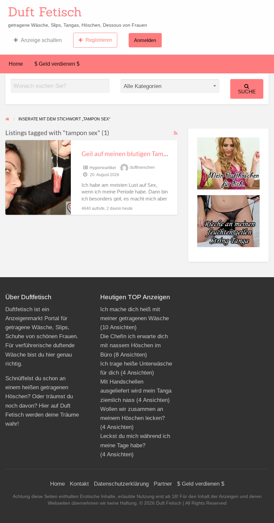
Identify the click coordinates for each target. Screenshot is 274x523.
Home (16, 64)
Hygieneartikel (103, 167)
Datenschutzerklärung (121, 484)
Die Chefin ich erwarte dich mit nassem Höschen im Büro (134, 345)
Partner (163, 484)
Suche (247, 91)
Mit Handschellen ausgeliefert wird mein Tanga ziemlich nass (135, 391)
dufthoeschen (142, 167)
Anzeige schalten (41, 40)
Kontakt (79, 484)
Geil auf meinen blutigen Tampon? (129, 153)
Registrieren (99, 40)
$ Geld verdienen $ (57, 64)
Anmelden (145, 40)
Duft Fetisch (45, 12)
